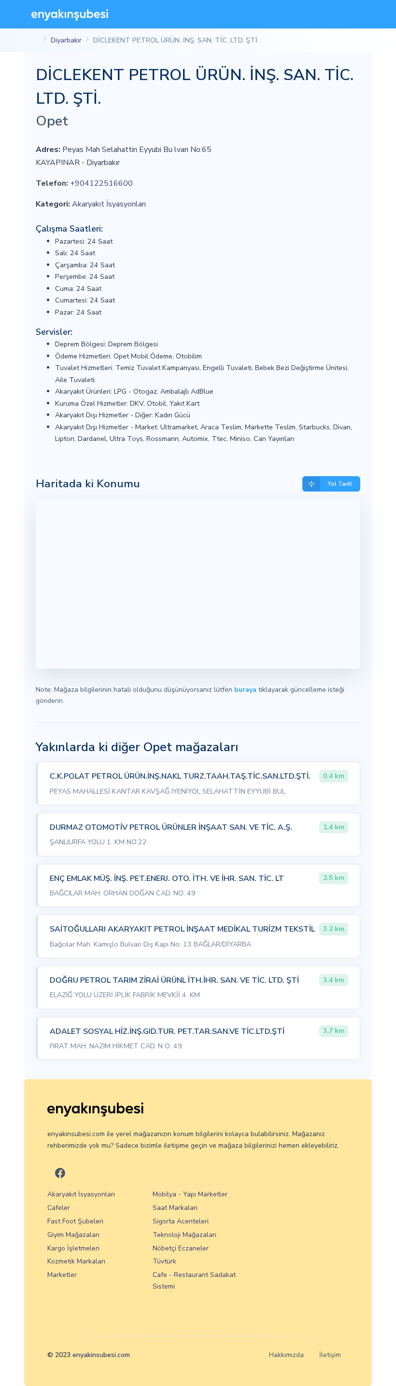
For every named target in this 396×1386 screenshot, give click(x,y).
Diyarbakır (66, 40)
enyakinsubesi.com (101, 1354)
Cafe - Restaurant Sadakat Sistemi (194, 1280)
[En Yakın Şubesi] (69, 14)
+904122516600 (101, 183)
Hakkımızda (286, 1354)
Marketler (62, 1274)
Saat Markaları (175, 1207)
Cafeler (58, 1207)
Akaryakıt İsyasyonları (109, 204)
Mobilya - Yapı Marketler (190, 1194)
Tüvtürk (164, 1261)
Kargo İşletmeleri (73, 1248)
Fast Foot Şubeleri (75, 1221)
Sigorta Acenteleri (181, 1221)
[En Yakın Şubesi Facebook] (60, 1173)
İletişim (330, 1354)
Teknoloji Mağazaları (184, 1234)
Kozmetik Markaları (76, 1261)
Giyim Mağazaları (73, 1234)
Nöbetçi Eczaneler (181, 1248)
